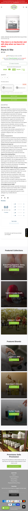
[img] (4, 38)
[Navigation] (1, 7)
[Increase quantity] (7, 77)
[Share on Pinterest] (7, 198)
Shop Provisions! (14, 466)
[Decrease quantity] (2, 77)
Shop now (14, 269)
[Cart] (26, 7)
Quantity (3, 74)
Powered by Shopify (14, 509)
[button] (19, 204)
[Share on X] (4, 198)
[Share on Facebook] (1, 198)
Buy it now (14, 99)
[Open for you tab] (23, 506)
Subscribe (14, 494)
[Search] (23, 7)
